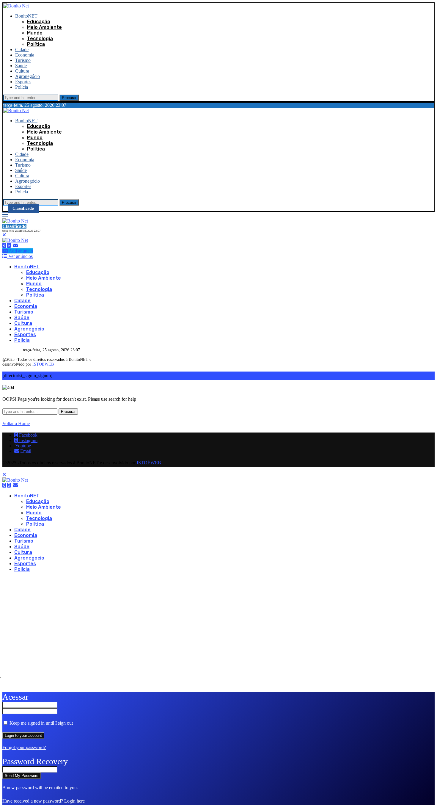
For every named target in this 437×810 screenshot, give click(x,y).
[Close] (4, 234)
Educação (38, 21)
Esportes (23, 81)
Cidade (22, 49)
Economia (24, 54)
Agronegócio (27, 76)
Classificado (23, 208)
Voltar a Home (16, 423)
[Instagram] (9, 245)
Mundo (35, 33)
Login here (74, 800)
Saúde (21, 65)
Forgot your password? (24, 747)
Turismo (23, 60)
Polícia (21, 87)
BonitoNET (26, 15)
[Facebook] (4, 245)
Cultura (22, 70)
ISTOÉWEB (43, 364)
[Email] (15, 245)
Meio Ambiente (44, 27)
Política (36, 44)
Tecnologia (40, 38)
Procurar (69, 97)
